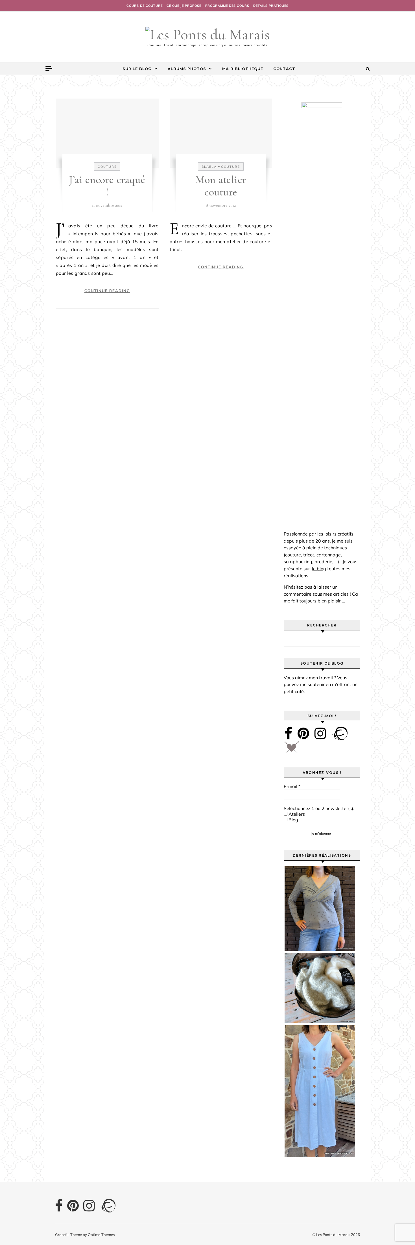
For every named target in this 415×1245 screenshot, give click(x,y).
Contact (284, 68)
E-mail (292, 786)
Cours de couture (144, 6)
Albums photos (187, 68)
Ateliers (296, 814)
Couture (107, 167)
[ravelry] (339, 733)
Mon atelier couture (220, 186)
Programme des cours (227, 6)
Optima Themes (101, 1234)
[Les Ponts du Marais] (207, 34)
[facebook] (288, 733)
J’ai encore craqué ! (107, 186)
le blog (319, 568)
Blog (292, 819)
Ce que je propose (184, 6)
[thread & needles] (292, 749)
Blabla (209, 167)
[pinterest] (303, 733)
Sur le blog (137, 68)
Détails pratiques (271, 6)
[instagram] (320, 733)
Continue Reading (107, 290)
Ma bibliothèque (242, 68)
